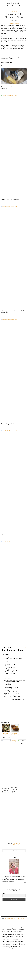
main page (15, 11)
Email (3, 893)
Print (25, 647)
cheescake (15, 844)
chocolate (19, 844)
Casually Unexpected (14, 4)
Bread (12, 11)
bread (13, 844)
